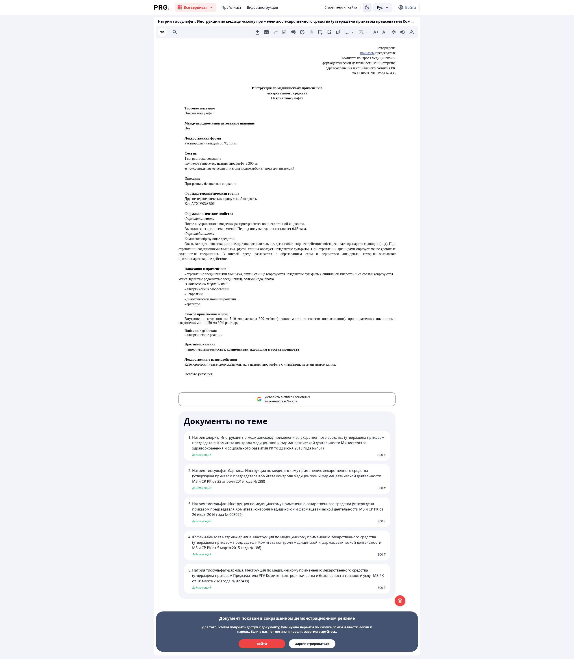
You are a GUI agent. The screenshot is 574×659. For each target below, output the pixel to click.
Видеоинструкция (262, 7)
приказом (367, 53)
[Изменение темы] (367, 7)
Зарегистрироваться (312, 644)
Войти (262, 644)
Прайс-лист (231, 7)
